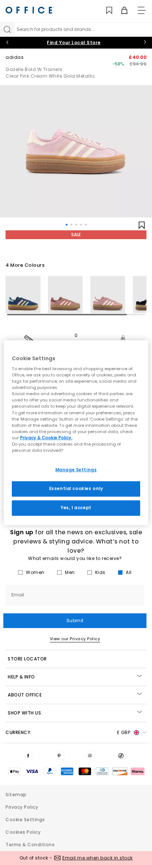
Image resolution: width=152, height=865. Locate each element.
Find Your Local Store (74, 42)
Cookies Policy (23, 832)
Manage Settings (76, 470)
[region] (76, 432)
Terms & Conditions (30, 844)
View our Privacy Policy (75, 639)
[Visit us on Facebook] (29, 755)
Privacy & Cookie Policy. (46, 438)
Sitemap (16, 794)
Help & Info (21, 677)
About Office (25, 695)
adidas (15, 57)
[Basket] (120, 10)
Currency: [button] (68, 732)
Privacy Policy (22, 807)
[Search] (7, 29)
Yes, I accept (76, 508)
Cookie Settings (25, 819)
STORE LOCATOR (27, 659)
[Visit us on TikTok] (122, 755)
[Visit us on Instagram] (91, 755)
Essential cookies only (76, 489)
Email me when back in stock (97, 858)
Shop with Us (24, 713)
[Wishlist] (105, 10)
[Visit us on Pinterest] (60, 755)
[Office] (30, 10)
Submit (75, 620)
